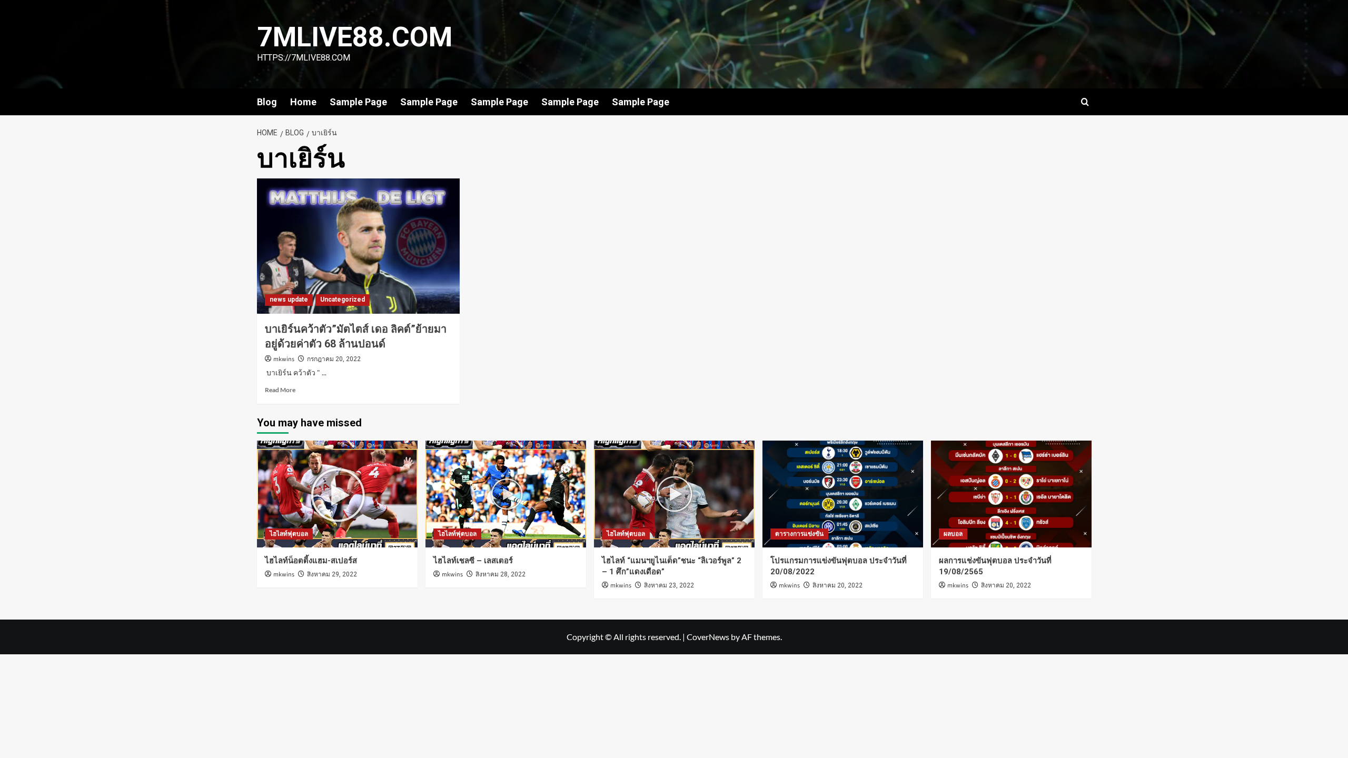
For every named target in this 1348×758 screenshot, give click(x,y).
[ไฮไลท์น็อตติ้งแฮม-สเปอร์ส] (337, 494)
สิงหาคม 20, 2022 (837, 585)
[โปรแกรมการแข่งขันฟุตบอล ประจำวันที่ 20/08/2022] (842, 494)
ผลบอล (953, 533)
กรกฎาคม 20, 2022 (334, 359)
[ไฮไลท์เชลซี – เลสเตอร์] (505, 494)
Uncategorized (342, 299)
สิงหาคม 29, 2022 (332, 574)
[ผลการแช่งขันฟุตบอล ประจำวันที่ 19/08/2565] (1011, 494)
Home (303, 101)
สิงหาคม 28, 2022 (500, 574)
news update (289, 299)
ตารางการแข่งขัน (799, 533)
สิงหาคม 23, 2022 (669, 585)
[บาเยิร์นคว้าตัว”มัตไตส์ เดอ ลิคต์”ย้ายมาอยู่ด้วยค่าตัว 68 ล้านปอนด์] (358, 246)
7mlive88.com (354, 37)
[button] (1085, 102)
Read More (280, 390)
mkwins (283, 359)
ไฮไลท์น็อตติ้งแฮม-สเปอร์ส (311, 560)
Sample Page (358, 101)
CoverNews (708, 637)
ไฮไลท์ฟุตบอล (289, 533)
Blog (267, 101)
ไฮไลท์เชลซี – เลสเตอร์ (473, 560)
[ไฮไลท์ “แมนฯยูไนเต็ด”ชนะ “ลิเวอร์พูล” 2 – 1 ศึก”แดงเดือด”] (674, 494)
